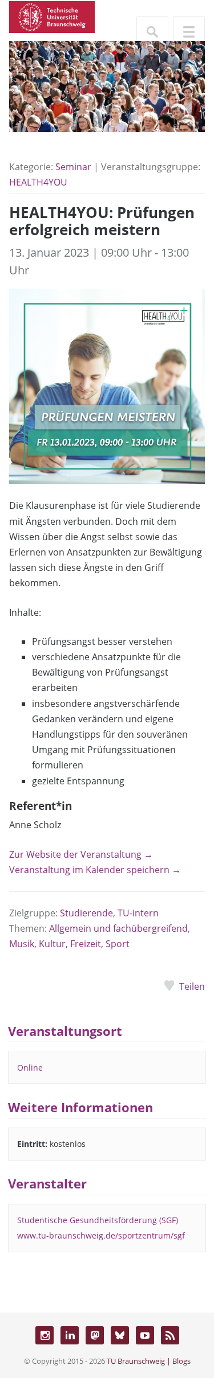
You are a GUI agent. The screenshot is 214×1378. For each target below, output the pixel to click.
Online (30, 1067)
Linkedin (69, 1335)
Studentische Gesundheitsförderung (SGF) (97, 1220)
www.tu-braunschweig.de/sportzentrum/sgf (101, 1235)
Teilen (192, 986)
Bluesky (120, 1335)
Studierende (86, 913)
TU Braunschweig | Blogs (149, 1361)
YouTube (145, 1335)
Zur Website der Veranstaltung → (81, 854)
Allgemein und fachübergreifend (118, 928)
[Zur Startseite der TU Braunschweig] (52, 16)
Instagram (44, 1335)
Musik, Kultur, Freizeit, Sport (69, 943)
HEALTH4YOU (38, 182)
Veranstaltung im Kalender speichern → (95, 869)
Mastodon (95, 1335)
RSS (170, 1335)
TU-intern (138, 913)
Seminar (73, 167)
